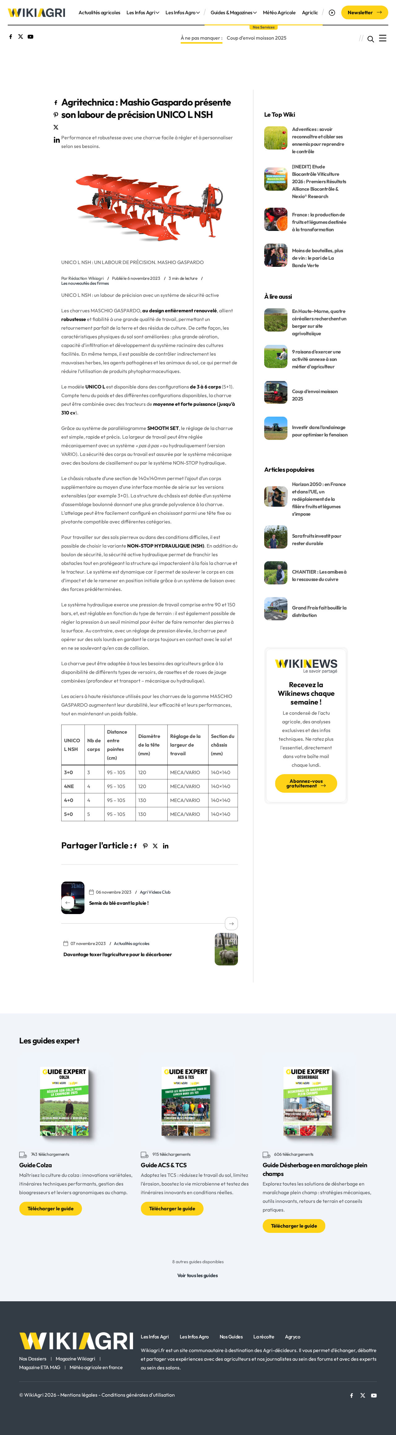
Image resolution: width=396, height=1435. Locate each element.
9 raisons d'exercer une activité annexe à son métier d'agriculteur (316, 359)
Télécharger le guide (51, 1208)
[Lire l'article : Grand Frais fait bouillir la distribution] (275, 608)
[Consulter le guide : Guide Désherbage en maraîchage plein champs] (309, 1100)
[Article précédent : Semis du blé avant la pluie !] (72, 898)
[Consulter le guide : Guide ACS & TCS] (187, 1100)
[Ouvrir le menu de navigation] (382, 38)
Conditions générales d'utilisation (138, 1395)
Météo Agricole (279, 12)
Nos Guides (231, 1336)
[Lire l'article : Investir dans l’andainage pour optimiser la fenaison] (275, 427)
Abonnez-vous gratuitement (304, 783)
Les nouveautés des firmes (85, 283)
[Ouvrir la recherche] (371, 38)
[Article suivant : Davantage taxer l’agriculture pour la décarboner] (226, 949)
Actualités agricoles (99, 12)
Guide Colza (35, 1165)
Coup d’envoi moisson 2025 (256, 38)
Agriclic (310, 12)
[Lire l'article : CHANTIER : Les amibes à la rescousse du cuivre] (275, 572)
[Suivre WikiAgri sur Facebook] (11, 36)
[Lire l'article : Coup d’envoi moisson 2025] (275, 391)
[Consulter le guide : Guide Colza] (65, 1100)
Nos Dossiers (32, 1359)
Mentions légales (79, 1395)
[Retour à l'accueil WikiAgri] (76, 1341)
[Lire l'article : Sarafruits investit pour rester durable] (275, 536)
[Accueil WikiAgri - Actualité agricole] (36, 12)
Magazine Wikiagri (75, 1359)
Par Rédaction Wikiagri (82, 278)
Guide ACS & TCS (164, 1165)
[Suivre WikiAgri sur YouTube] (30, 36)
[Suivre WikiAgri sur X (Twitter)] (21, 36)
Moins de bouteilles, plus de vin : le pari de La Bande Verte (317, 257)
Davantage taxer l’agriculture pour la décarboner (117, 954)
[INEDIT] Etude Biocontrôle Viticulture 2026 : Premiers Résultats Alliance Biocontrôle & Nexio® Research (319, 181)
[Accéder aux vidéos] (333, 12)
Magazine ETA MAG (39, 1367)
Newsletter (361, 12)
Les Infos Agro (181, 12)
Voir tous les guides (197, 1275)
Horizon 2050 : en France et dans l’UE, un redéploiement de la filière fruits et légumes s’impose (319, 499)
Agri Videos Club (155, 892)
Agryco (292, 1336)
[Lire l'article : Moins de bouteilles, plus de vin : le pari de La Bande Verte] (275, 254)
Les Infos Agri (141, 12)
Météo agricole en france (96, 1367)
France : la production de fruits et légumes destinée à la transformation (319, 221)
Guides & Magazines (231, 12)
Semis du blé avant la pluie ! (119, 903)
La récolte (263, 1336)
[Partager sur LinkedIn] (56, 139)
